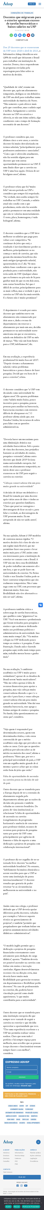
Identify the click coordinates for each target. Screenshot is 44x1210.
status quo (25, 1119)
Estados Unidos (12, 1106)
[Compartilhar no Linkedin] (32, 35)
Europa (22, 1106)
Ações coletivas (35, 1156)
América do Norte (11, 1116)
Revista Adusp (19, 1156)
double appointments (33, 1123)
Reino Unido (10, 1119)
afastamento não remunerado (14, 1112)
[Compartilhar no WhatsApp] (11, 35)
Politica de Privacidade (31, 1207)
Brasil (18, 1119)
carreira (33, 1119)
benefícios (34, 1116)
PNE (16, 1164)
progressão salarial (31, 1112)
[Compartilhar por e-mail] (28, 35)
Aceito (8, 1207)
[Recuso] (41, 1203)
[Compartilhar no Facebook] (20, 35)
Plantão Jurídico (35, 1153)
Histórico (6, 1153)
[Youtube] (25, 1186)
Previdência (34, 1161)
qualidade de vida (24, 1116)
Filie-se (31, 3)
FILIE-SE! (22, 1177)
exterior (32, 1106)
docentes (22, 1123)
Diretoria (6, 1158)
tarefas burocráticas (10, 1123)
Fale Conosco (7, 1172)
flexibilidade (29, 1109)
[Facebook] (18, 1186)
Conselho (6, 1161)
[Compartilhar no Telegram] (24, 35)
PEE (16, 1161)
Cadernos (18, 1158)
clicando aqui (26, 1086)
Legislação (33, 1158)
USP (27, 1106)
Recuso (17, 1207)
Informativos (19, 1153)
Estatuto (6, 1156)
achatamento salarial (16, 1109)
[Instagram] (21, 1186)
